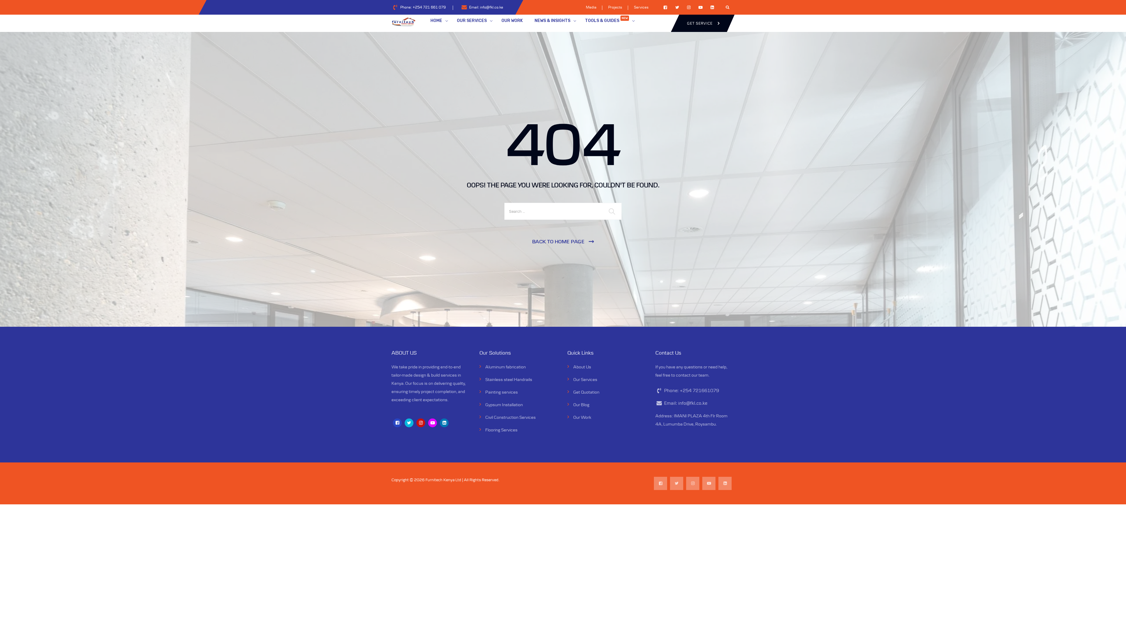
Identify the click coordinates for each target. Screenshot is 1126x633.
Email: (486, 7)
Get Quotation (586, 391)
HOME (436, 20)
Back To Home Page (558, 241)
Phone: (423, 7)
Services (641, 7)
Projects (615, 7)
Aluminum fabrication (505, 366)
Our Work (582, 417)
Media (591, 7)
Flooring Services (501, 429)
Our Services (585, 379)
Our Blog (581, 404)
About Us (582, 366)
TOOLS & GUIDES (606, 19)
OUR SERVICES (472, 20)
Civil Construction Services (510, 417)
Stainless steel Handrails (508, 379)
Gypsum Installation (504, 404)
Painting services (501, 391)
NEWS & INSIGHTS (552, 20)
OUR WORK (512, 20)
